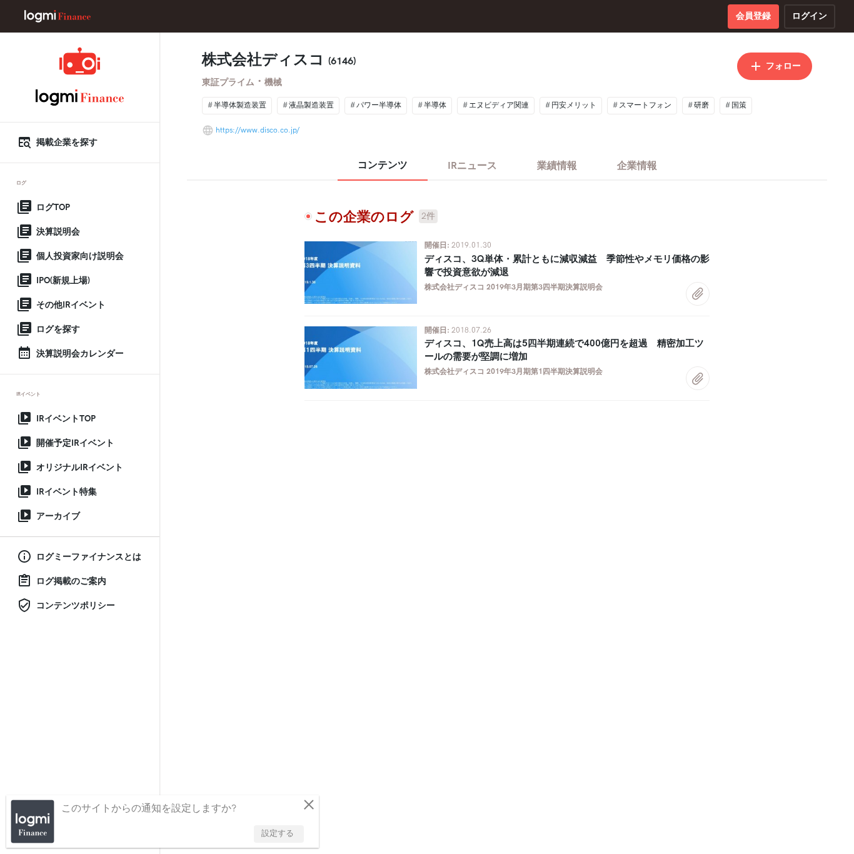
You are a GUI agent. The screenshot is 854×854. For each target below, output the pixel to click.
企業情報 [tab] (637, 166)
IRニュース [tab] (472, 166)
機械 (273, 82)
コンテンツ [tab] (383, 165)
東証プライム (228, 82)
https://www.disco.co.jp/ (257, 130)
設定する (277, 833)
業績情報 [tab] (557, 166)
